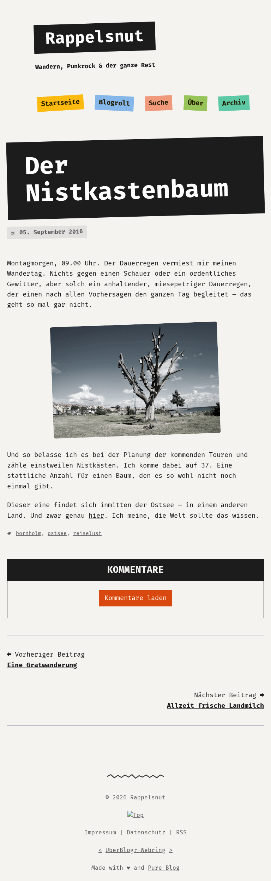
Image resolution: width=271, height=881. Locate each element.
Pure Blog (164, 867)
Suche (159, 103)
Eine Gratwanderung (42, 665)
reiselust (87, 533)
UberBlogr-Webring (135, 850)
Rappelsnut (94, 38)
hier (96, 516)
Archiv (234, 103)
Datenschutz (146, 832)
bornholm (28, 533)
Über (195, 103)
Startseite (60, 103)
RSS (181, 832)
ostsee (57, 533)
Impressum (100, 832)
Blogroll (114, 103)
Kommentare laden (135, 598)
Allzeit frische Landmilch (215, 706)
